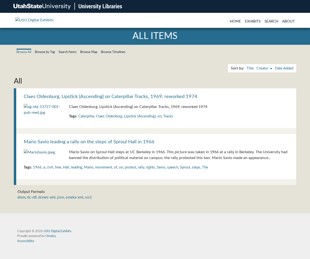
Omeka (50, 236)
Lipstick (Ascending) (140, 116)
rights (150, 167)
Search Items (68, 52)
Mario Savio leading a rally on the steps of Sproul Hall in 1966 (89, 141)
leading (76, 167)
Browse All (23, 52)
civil (50, 167)
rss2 (88, 197)
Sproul (185, 167)
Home (235, 21)
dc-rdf (32, 197)
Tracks (168, 116)
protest (130, 167)
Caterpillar (86, 116)
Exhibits (253, 21)
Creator (262, 68)
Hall (66, 167)
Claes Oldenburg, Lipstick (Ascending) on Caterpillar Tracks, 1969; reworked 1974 (110, 96)
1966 (37, 167)
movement (103, 167)
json (60, 197)
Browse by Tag (45, 52)
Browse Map (88, 52)
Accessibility (25, 241)
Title (250, 68)
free (58, 167)
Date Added (284, 68)
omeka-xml (74, 197)
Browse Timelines (113, 52)
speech (172, 167)
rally (141, 167)
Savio (161, 167)
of (115, 167)
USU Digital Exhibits (57, 231)
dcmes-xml (46, 197)
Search (271, 21)
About (288, 21)
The (205, 167)
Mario (88, 167)
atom (21, 197)
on (159, 116)
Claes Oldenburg (109, 116)
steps (196, 167)
